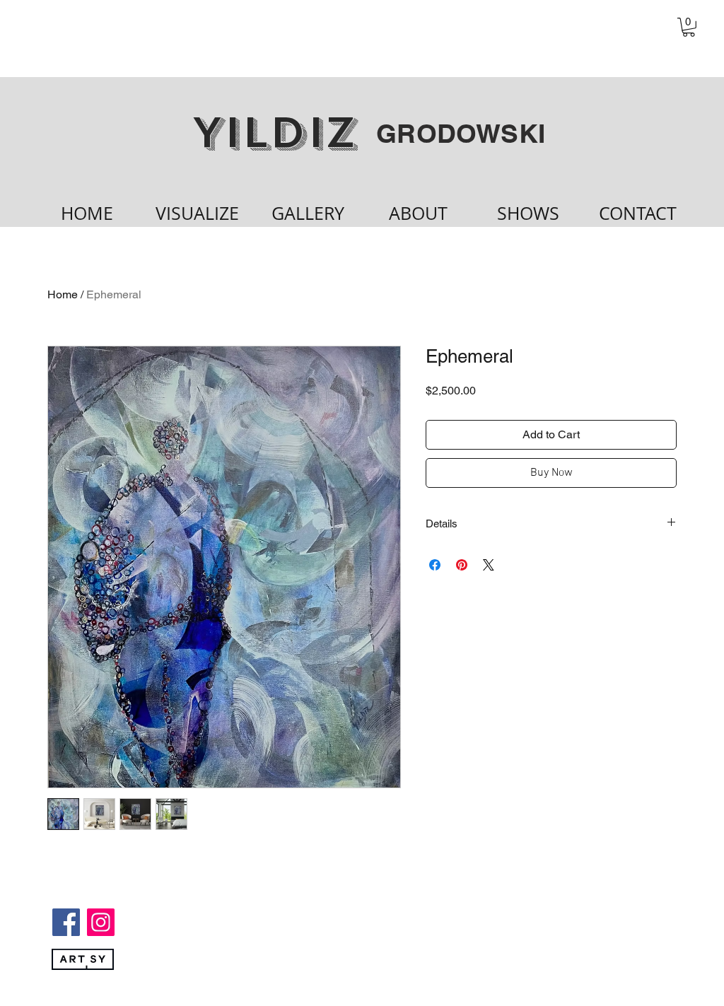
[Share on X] (488, 564)
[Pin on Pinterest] (461, 564)
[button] (688, 27)
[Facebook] (66, 922)
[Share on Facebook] (434, 564)
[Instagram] (101, 922)
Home (62, 294)
